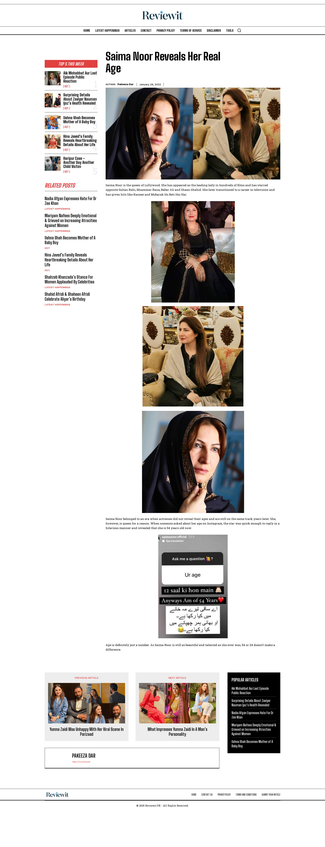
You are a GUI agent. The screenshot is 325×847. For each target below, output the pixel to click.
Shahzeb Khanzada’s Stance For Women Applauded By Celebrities (69, 279)
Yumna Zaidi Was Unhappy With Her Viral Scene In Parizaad (87, 732)
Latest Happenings (57, 209)
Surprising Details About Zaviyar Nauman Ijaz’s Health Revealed (80, 99)
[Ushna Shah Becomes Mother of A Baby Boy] (53, 122)
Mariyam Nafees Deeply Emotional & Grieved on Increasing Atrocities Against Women (71, 220)
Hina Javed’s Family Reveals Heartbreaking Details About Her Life (80, 140)
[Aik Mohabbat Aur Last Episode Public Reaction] (53, 78)
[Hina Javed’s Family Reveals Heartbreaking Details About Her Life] (53, 141)
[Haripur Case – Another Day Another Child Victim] (53, 163)
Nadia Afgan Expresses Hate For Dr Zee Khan (70, 201)
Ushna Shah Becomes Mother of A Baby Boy (79, 119)
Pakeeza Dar (125, 84)
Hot (66, 86)
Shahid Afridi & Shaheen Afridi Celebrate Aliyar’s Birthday (67, 297)
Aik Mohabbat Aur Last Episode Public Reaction (80, 77)
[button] (239, 30)
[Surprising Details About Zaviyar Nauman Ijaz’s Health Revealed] (53, 100)
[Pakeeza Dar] (60, 758)
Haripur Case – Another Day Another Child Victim (78, 162)
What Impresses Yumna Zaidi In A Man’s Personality (177, 732)
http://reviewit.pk (81, 761)
